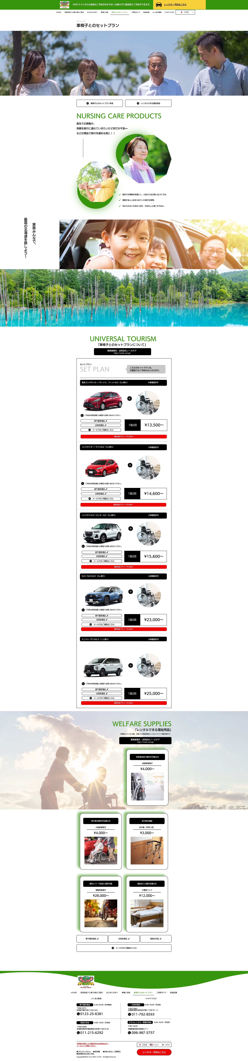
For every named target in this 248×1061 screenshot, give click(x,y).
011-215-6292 (91, 1032)
